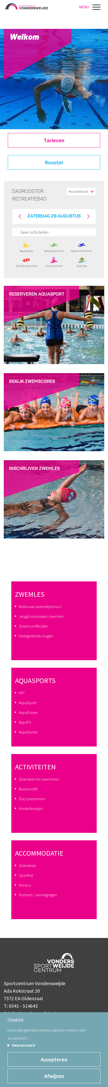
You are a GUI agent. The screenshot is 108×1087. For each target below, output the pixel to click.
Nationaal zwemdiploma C (40, 606)
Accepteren (54, 1059)
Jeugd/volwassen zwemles (41, 616)
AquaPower (28, 712)
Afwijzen (54, 1075)
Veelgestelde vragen (36, 635)
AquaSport (27, 702)
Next (88, 216)
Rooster (54, 162)
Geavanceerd (23, 1045)
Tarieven (54, 140)
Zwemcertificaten (33, 626)
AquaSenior (28, 731)
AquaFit (25, 722)
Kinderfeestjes (30, 808)
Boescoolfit (28, 788)
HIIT (22, 692)
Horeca (25, 885)
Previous (19, 216)
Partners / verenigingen (38, 894)
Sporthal (26, 875)
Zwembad (27, 865)
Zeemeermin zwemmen (39, 779)
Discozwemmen (32, 798)
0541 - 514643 (23, 1006)
